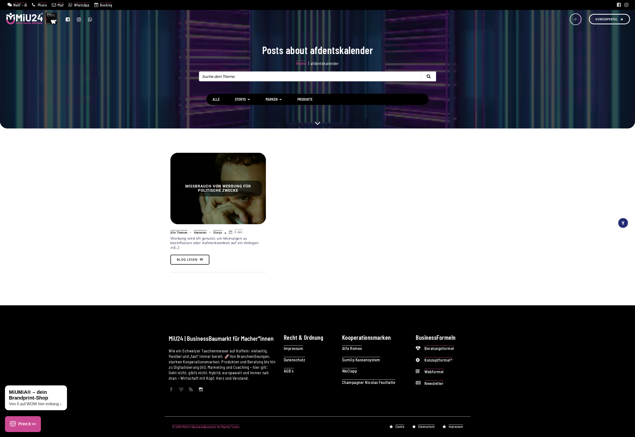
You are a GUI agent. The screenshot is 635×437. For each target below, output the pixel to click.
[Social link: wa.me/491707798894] (93, 19)
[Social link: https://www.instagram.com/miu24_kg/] (626, 5)
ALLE (216, 99)
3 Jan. (238, 232)
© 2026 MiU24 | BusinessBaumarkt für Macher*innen (205, 427)
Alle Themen (179, 232)
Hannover (200, 232)
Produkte (305, 99)
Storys (217, 232)
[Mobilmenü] (575, 19)
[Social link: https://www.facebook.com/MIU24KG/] (619, 5)
